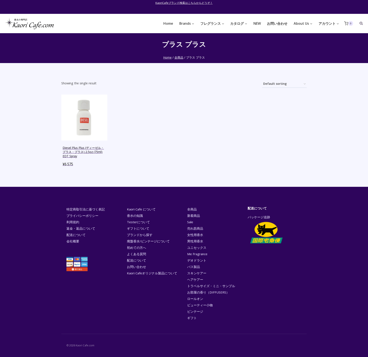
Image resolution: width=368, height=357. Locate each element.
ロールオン (195, 299)
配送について (76, 235)
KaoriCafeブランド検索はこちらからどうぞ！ (184, 3)
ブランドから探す (139, 235)
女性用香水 (195, 235)
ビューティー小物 (200, 305)
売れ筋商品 (195, 228)
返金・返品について (80, 228)
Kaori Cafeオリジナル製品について (152, 273)
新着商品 (193, 215)
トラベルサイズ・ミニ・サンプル (211, 286)
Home (168, 23)
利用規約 (72, 222)
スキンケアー (196, 273)
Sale (190, 222)
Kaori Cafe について (141, 209)
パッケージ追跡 (259, 217)
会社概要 (72, 241)
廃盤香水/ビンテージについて (148, 241)
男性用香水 (195, 241)
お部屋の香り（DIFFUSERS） (208, 292)
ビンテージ (195, 311)
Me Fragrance (197, 254)
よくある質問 (136, 254)
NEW (257, 23)
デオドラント (196, 260)
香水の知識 (135, 215)
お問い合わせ (277, 23)
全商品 (192, 209)
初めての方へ (136, 247)
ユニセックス (196, 247)
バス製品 (193, 267)
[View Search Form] (359, 23)
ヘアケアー (195, 279)
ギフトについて (138, 228)
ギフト (192, 318)
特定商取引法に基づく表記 (85, 209)
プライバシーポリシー (82, 215)
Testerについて (138, 222)
